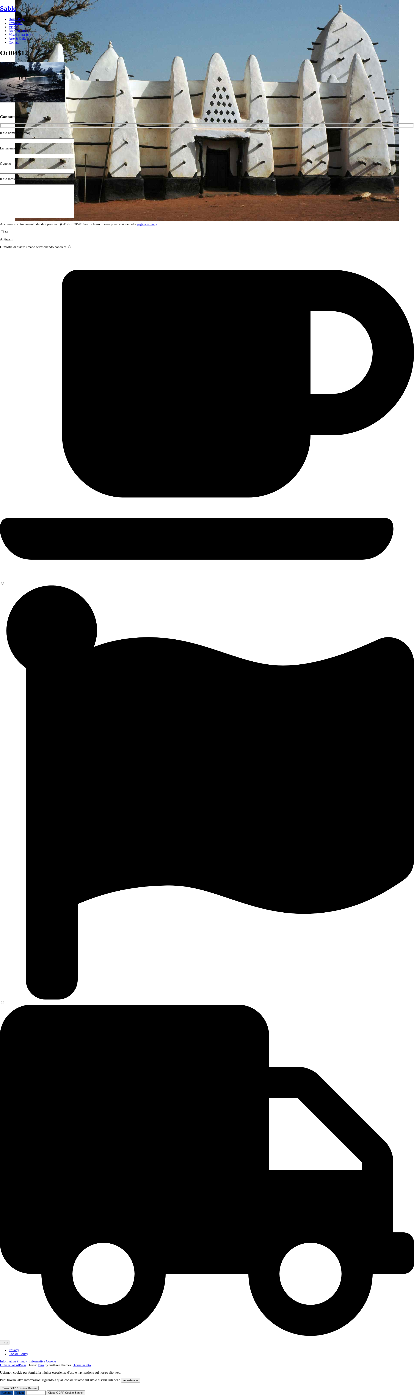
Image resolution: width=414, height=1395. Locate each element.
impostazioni (130, 1380)
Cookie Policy (18, 1354)
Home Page (17, 19)
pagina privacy (147, 224)
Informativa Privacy (13, 1361)
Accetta (6, 1392)
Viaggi (13, 27)
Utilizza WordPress (13, 1365)
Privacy (14, 1350)
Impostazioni (36, 1392)
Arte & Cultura (19, 38)
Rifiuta (20, 1392)
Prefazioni (15, 23)
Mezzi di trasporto (21, 34)
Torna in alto (82, 1365)
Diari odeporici (19, 31)
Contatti (14, 42)
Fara (41, 1365)
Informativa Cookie (42, 1361)
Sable (8, 8)
